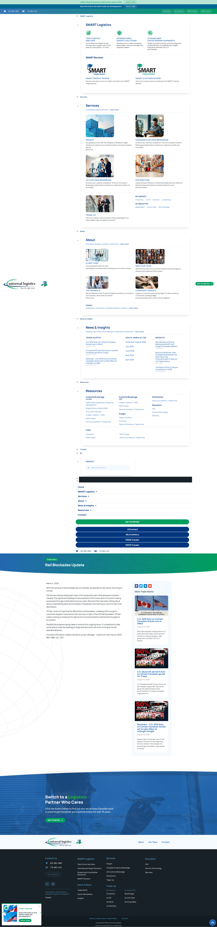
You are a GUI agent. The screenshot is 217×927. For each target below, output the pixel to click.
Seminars (155, 416)
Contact (83, 449)
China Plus (140, 200)
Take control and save (93, 39)
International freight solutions (127, 39)
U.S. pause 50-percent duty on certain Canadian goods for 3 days (102, 351)
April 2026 (130, 359)
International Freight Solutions (89, 868)
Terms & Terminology (160, 412)
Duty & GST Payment (93, 412)
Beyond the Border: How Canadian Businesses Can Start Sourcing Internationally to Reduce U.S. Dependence (166, 356)
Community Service (146, 290)
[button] (136, 586)
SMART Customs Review (148, 78)
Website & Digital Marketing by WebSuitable (108, 925)
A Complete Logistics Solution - (102, 110)
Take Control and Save (86, 864)
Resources (83, 510)
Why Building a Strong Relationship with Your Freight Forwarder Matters (166, 344)
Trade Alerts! (93, 337)
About (82, 231)
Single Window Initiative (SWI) (97, 408)
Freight (90, 140)
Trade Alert (52, 559)
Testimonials (93, 290)
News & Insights (86, 319)
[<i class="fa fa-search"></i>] (81, 453)
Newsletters (85, 894)
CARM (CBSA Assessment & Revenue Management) (99, 404)
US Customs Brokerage (98, 180)
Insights (160, 337)
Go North (156, 200)
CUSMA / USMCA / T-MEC (95, 415)
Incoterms (123, 421)
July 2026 (130, 346)
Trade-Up (110, 880)
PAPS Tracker (124, 406)
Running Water (164, 207)
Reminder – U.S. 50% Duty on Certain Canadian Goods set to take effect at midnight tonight (101, 361)
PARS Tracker (91, 418)
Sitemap (124, 919)
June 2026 (130, 351)
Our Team (152, 842)
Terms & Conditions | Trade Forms (98, 422)
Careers (89, 305)
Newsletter (136, 337)
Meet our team (143, 266)
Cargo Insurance (125, 417)
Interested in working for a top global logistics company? (112, 308)
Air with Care (151, 207)
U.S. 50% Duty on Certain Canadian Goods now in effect (101, 343)
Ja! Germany (166, 200)
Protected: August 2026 (136, 342)
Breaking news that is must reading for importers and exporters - (115, 332)
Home (81, 487)
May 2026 (130, 355)
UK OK (148, 200)
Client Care (92, 263)
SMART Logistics (86, 16)
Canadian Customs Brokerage (152, 140)
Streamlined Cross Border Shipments (87, 873)
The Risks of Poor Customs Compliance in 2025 (166, 368)
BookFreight (140, 207)
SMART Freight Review (97, 78)
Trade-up (91, 215)
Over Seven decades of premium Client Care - (107, 244)
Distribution (142, 180)
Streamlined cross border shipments (161, 39)
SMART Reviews (94, 57)
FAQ (153, 409)
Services (83, 97)
